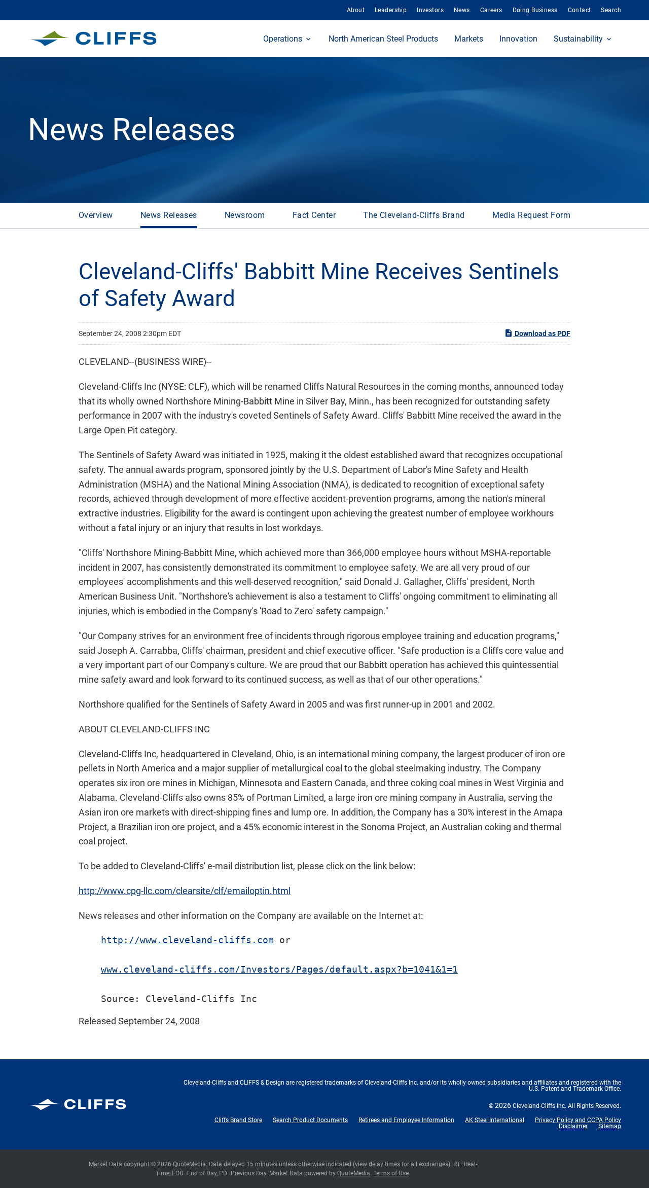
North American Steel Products (383, 39)
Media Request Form (531, 215)
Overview (96, 215)
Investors (430, 10)
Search (611, 10)
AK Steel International (494, 1120)
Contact (579, 10)
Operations (282, 39)
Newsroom (245, 215)
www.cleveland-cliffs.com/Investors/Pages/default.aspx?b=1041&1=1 (279, 969)
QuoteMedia (189, 1164)
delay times (384, 1164)
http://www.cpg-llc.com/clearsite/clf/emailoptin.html (185, 890)
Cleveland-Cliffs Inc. (539, 1105)
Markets (468, 39)
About (356, 10)
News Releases (168, 215)
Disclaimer (573, 1126)
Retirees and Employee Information (406, 1120)
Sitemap (609, 1126)
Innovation (518, 39)
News (462, 10)
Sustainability (578, 39)
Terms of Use (391, 1173)
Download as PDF (541, 333)
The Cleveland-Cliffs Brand (413, 215)
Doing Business (535, 10)
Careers (491, 10)
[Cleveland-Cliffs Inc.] (92, 38)
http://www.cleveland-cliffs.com (187, 940)
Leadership (391, 10)
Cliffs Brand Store (238, 1120)
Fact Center (314, 215)
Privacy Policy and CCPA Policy (578, 1120)
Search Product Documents (310, 1120)
